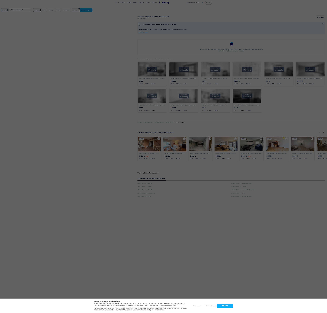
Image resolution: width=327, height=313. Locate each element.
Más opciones (197, 305)
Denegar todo (210, 305)
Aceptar (225, 305)
